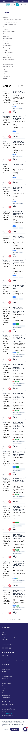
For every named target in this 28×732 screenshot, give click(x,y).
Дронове (5, 33)
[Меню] (3, 4)
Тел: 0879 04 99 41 (8, 713)
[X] (6, 648)
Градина (5, 73)
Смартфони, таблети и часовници (12, 19)
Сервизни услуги (5, 639)
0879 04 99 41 (6, 1)
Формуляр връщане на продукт (9, 637)
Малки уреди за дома (8, 40)
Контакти (4, 630)
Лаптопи (5, 17)
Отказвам (5, 729)
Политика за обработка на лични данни (10, 657)
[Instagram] (10, 648)
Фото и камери (7, 57)
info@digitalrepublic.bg (8, 715)
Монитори (5, 26)
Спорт (4, 62)
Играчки (5, 78)
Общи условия (5, 655)
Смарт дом (6, 36)
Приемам (14, 729)
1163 (19, 620)
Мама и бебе (6, 76)
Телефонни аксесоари (9, 59)
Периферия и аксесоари (9, 24)
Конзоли (5, 29)
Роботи (5, 50)
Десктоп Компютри (8, 15)
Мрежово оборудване (9, 31)
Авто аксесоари (7, 45)
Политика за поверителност (9, 726)
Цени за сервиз (5, 641)
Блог (3, 632)
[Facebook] (3, 648)
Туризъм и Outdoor (8, 64)
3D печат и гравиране (8, 48)
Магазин (4, 634)
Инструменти (6, 43)
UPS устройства (7, 55)
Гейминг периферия (8, 52)
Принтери (5, 71)
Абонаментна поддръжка (7, 644)
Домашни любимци (8, 66)
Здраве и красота (7, 69)
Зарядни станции (7, 38)
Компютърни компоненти (10, 22)
